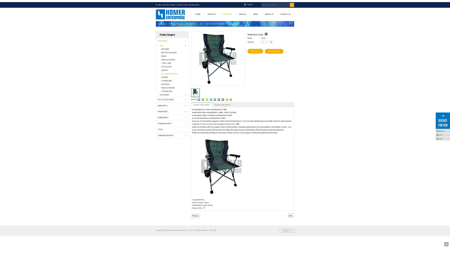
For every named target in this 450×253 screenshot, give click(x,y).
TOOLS (160, 129)
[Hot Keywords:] (292, 5)
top (446, 244)
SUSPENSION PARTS (165, 124)
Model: (250, 38)
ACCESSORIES (162, 41)
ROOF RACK (166, 84)
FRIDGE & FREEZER (168, 88)
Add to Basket (274, 51)
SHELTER (165, 70)
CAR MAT (165, 77)
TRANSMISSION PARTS (166, 135)
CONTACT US (287, 231)
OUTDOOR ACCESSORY (170, 74)
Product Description (201, 105)
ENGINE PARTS (163, 112)
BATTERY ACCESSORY (169, 53)
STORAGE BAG (167, 81)
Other (440, 139)
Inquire (257, 51)
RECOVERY (165, 49)
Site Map (212, 230)
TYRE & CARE (166, 63)
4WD (161, 46)
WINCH (164, 56)
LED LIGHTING (167, 67)
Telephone (442, 131)
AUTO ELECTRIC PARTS (166, 100)
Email (440, 135)
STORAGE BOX (167, 91)
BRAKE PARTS (162, 106)
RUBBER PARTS (163, 118)
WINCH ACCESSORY (168, 60)
